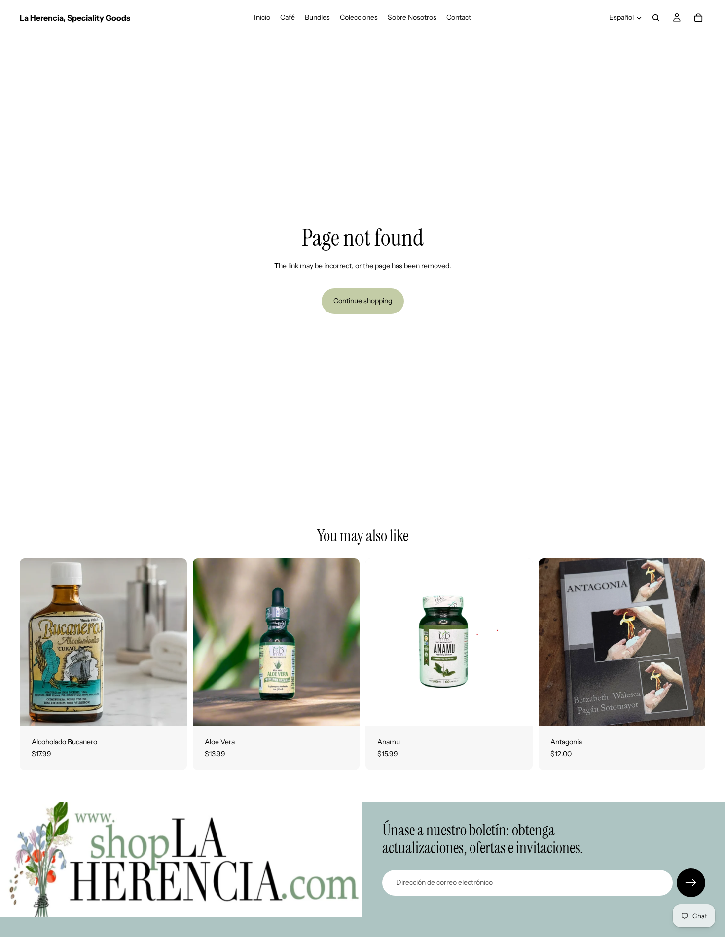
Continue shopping (362, 300)
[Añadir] (172, 710)
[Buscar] (656, 18)
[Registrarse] (691, 882)
